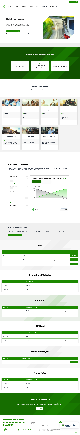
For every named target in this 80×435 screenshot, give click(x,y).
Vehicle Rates (32, 45)
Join (14, 1)
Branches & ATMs (46, 420)
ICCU (7, 6)
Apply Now (74, 255)
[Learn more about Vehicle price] (27, 179)
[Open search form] (57, 6)
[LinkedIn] (31, 430)
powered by (62, 209)
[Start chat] (75, 431)
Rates (17, 1)
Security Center (64, 418)
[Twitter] (25, 430)
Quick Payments (46, 425)
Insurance (44, 6)
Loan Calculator (22, 45)
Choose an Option (12, 30)
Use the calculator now (15, 234)
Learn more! (26, 33)
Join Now (40, 408)
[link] (36, 181)
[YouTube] (28, 430)
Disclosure (33, 213)
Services (44, 423)
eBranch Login (73, 2)
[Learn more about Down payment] (27, 186)
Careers (22, 1)
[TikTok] (23, 430)
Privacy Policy (63, 420)
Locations (9, 1)
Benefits (4, 45)
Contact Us (23, 31)
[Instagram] (21, 430)
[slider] (14, 183)
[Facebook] (19, 430)
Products (12, 45)
